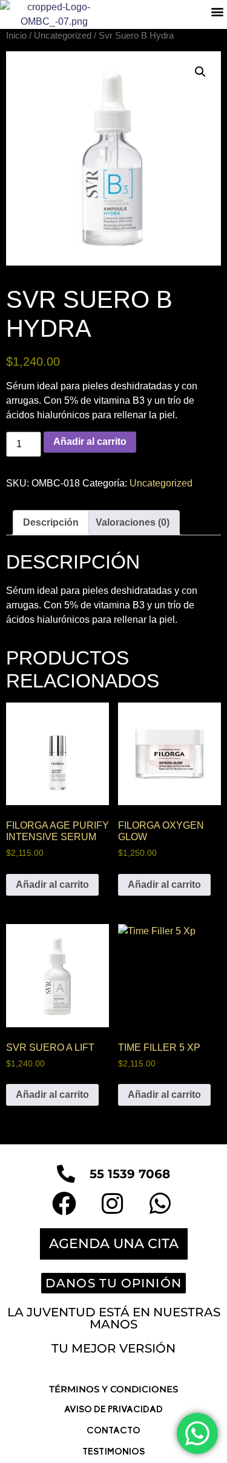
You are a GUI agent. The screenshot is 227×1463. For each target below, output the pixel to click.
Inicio (16, 35)
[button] (217, 12)
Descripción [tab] (51, 522)
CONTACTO (113, 1431)
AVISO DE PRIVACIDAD (113, 1410)
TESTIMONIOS (113, 1452)
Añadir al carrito (90, 441)
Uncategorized (62, 35)
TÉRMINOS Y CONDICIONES (113, 1389)
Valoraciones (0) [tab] (132, 522)
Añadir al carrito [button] (52, 884)
